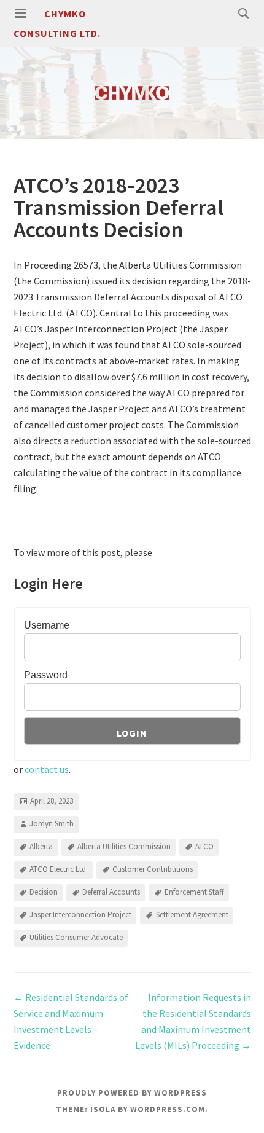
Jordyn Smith (51, 823)
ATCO (204, 846)
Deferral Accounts (111, 892)
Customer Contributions (152, 869)
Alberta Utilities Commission (124, 846)
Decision (43, 892)
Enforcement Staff (194, 892)
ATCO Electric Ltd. (58, 869)
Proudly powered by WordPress (132, 1093)
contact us (47, 769)
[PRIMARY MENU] (21, 13)
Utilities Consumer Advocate (76, 937)
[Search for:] (240, 13)
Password (46, 675)
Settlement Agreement (192, 914)
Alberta (41, 846)
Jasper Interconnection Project (80, 914)
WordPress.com (167, 1109)
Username (46, 625)
